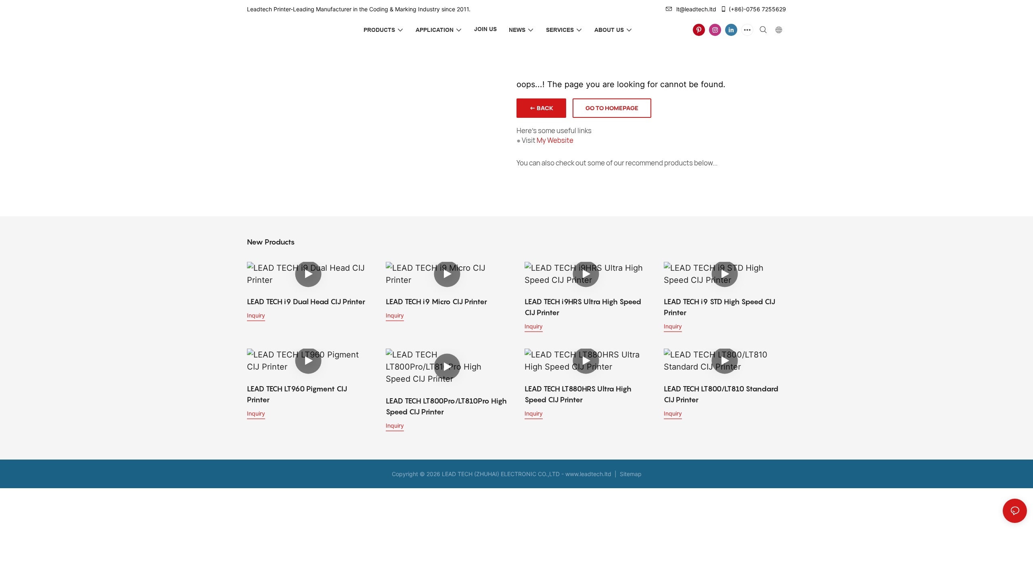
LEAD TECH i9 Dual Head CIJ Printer (306, 301)
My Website (555, 140)
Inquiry (256, 315)
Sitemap (630, 473)
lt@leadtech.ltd (696, 9)
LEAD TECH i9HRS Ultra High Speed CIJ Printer (583, 307)
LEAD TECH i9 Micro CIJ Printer (436, 301)
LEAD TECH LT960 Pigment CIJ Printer (297, 394)
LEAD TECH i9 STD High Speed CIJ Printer (719, 307)
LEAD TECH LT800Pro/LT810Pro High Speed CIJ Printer (446, 406)
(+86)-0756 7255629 (757, 9)
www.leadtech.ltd (588, 473)
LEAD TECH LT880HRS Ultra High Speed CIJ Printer (578, 394)
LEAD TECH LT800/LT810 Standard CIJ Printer (721, 394)
